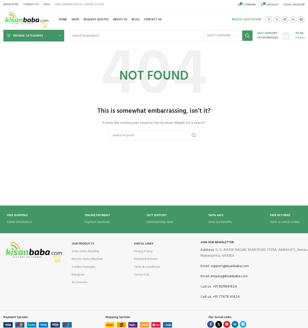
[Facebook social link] (268, 19)
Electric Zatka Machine (87, 259)
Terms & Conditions (147, 267)
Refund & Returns (145, 259)
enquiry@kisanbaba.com (229, 276)
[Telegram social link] (301, 19)
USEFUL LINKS (143, 243)
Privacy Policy (143, 251)
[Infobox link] (267, 35)
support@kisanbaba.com (229, 266)
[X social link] (277, 19)
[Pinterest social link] (285, 19)
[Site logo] (27, 19)
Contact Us (141, 274)
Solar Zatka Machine (85, 251)
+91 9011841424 (224, 287)
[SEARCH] (247, 35)
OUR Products (83, 243)
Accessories (79, 282)
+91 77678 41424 (226, 297)
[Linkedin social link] (293, 19)
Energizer (78, 274)
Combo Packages (83, 267)
